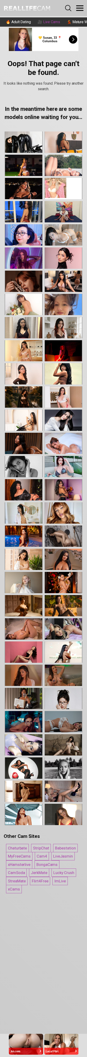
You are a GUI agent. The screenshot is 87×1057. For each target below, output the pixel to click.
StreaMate (17, 881)
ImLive (60, 881)
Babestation (65, 848)
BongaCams (47, 864)
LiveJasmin (63, 856)
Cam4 (42, 856)
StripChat (41, 848)
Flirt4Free (40, 881)
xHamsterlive (19, 864)
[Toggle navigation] (80, 8)
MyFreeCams (19, 856)
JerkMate (39, 872)
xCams (14, 889)
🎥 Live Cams (49, 22)
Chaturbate (17, 848)
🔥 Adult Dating (18, 22)
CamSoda (16, 872)
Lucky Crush (63, 872)
